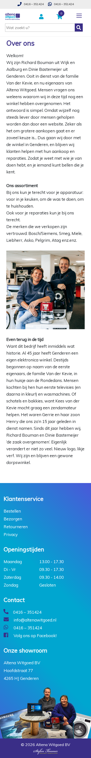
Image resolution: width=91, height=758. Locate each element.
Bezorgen (13, 518)
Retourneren (16, 526)
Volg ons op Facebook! (35, 635)
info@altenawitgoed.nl (34, 619)
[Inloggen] (42, 17)
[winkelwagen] (60, 17)
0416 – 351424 (33, 4)
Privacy (11, 534)
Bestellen (12, 511)
